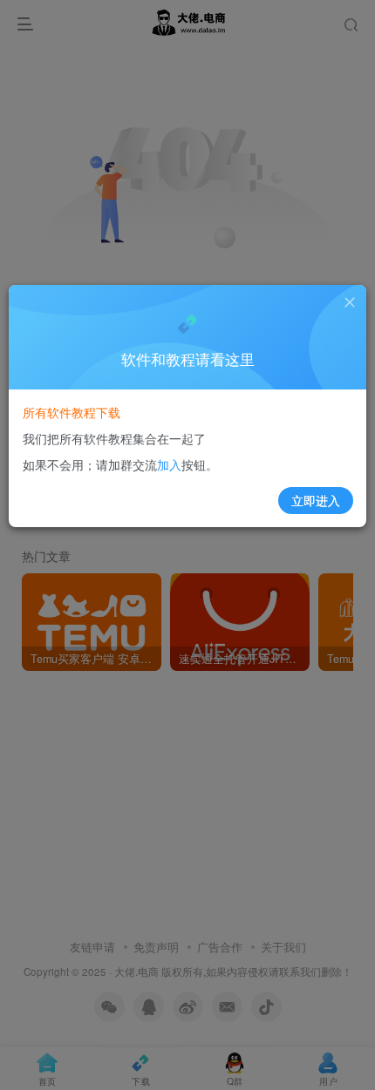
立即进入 (315, 500)
